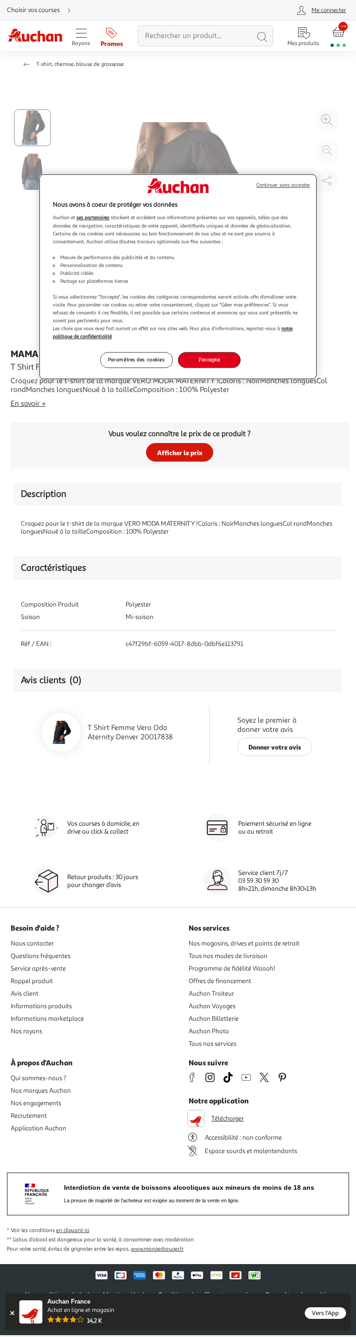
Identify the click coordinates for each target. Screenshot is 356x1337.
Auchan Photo (209, 1031)
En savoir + (28, 403)
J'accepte (209, 360)
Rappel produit (32, 981)
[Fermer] (12, 1313)
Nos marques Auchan (41, 1091)
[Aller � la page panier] (338, 36)
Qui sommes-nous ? (38, 1078)
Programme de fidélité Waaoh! (232, 968)
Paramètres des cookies (136, 360)
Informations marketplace (47, 1019)
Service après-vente (38, 968)
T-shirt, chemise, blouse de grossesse (80, 64)
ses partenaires (92, 218)
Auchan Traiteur (211, 994)
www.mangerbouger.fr (157, 1249)
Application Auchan (38, 1128)
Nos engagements (36, 1103)
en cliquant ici (72, 1230)
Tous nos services (212, 1044)
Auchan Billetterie (214, 1019)
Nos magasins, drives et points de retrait (244, 943)
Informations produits (41, 1006)
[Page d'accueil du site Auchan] (35, 36)
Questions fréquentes (40, 956)
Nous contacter (32, 943)
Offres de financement (220, 981)
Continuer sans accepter (283, 185)
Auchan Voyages (212, 1006)
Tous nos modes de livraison (228, 956)
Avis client (24, 994)
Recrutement (29, 1116)
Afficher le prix (180, 453)
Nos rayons (26, 1031)
